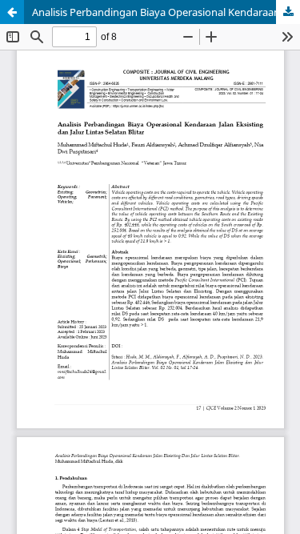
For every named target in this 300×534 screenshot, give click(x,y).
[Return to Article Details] (12, 12)
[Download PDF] (288, 12)
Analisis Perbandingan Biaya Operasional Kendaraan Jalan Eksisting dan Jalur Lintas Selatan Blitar (166, 12)
